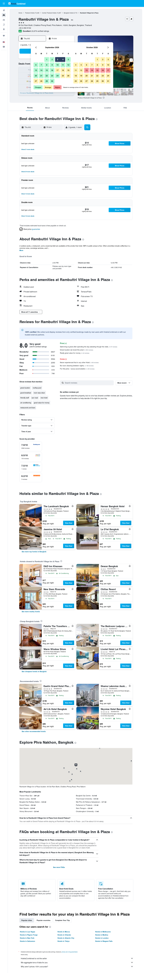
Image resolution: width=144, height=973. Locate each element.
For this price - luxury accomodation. (77, 369)
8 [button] (46, 65)
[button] (3, 3)
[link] (34, 551)
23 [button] (52, 75)
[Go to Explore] (4, 29)
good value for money (41, 403)
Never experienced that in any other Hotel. (79, 362)
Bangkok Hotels (68, 13)
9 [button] (52, 65)
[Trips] (4, 35)
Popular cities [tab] (26, 920)
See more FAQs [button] (59, 867)
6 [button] (35, 65)
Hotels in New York (27, 938)
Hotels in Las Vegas (27, 932)
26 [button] (68, 75)
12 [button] (68, 65)
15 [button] (47, 70)
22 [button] (47, 75)
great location (25, 388)
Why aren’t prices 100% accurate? (34, 966)
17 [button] (57, 70)
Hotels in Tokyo (63, 941)
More (21, 250)
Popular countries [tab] (43, 920)
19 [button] (68, 70)
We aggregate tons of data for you (34, 962)
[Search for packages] (4, 24)
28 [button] (41, 81)
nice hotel (44, 398)
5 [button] (68, 59)
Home (20, 13)
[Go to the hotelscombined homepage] (17, 3)
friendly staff (24, 398)
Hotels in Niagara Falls (103, 941)
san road (35, 398)
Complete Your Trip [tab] (62, 920)
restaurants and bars (27, 407)
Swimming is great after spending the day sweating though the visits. (88, 347)
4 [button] (62, 59)
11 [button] (63, 65)
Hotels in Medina (101, 935)
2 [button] (52, 59)
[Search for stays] (4, 15)
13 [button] (36, 70)
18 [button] (63, 70)
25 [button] (63, 75)
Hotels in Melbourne (103, 932)
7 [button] (41, 65)
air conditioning (25, 403)
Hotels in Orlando (64, 935)
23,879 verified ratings (40, 31)
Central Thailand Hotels (49, 13)
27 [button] (36, 81)
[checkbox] (30, 446)
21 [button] (41, 75)
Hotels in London (102, 938)
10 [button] (57, 65)
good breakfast (25, 393)
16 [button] (52, 70)
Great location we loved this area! (76, 350)
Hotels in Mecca (63, 932)
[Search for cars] (4, 20)
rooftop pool (37, 388)
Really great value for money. (74, 353)
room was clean (39, 393)
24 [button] (57, 75)
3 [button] (57, 59)
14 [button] (41, 70)
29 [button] (47, 81)
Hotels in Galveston (27, 941)
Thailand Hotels (30, 13)
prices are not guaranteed (69, 952)
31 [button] (108, 81)
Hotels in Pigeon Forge (29, 935)
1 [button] (46, 59)
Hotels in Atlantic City (65, 938)
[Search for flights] (4, 10)
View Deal (68, 523)
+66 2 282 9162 (25, 28)
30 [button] (52, 81)
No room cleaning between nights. (77, 365)
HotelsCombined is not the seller (34, 958)
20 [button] (36, 75)
